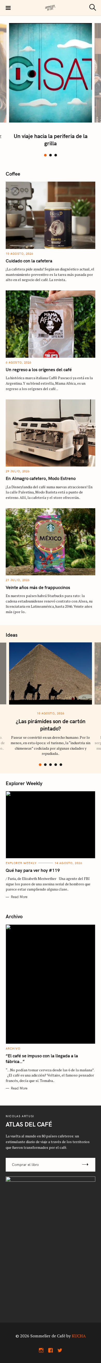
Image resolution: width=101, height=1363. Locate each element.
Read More (19, 897)
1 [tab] (45, 155)
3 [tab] (55, 155)
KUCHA (79, 1336)
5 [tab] (61, 764)
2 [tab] (50, 155)
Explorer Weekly (21, 863)
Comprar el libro (25, 1164)
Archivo (13, 1048)
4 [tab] (55, 764)
